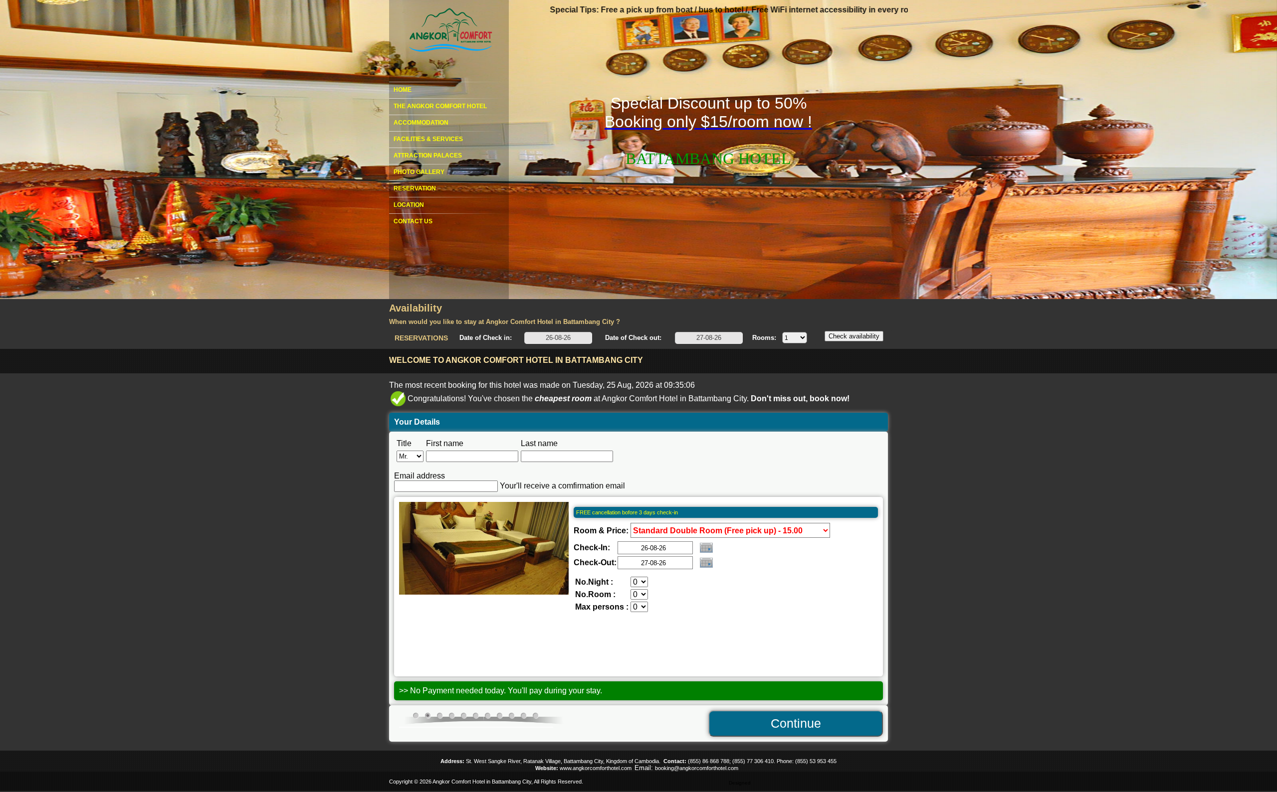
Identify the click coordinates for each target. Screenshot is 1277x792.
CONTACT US (413, 221)
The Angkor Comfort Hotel (440, 106)
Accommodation (421, 122)
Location (409, 204)
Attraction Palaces (428, 155)
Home (403, 89)
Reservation (415, 188)
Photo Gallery (419, 171)
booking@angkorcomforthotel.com (696, 768)
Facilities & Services (428, 139)
